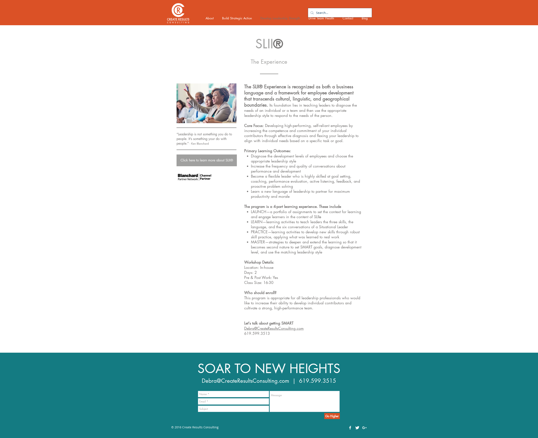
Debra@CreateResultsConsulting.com (245, 380)
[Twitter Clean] (357, 427)
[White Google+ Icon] (364, 427)
